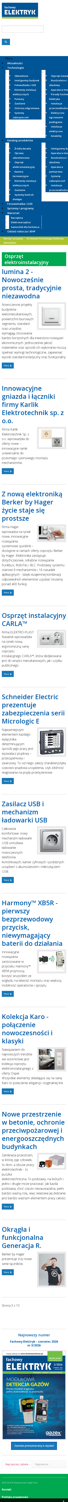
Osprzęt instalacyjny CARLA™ (34, 619)
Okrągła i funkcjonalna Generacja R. (22, 1237)
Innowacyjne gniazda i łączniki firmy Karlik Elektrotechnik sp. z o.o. (33, 404)
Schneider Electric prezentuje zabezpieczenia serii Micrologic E (33, 708)
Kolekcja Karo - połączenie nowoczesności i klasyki (27, 1028)
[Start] (5, 1313)
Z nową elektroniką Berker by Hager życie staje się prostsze (32, 506)
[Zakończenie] (11, 1313)
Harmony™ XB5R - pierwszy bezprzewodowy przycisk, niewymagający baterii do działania (32, 923)
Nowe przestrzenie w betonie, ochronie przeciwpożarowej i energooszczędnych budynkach (33, 1130)
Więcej (6, 365)
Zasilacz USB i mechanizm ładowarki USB (24, 811)
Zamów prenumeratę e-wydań (34, 1445)
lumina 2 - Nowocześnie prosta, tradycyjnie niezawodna (31, 283)
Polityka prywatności (15, 1497)
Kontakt (6, 1489)
